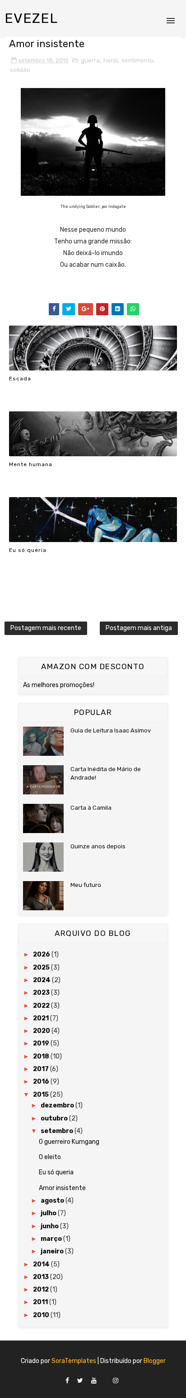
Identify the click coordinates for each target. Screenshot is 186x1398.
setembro (57, 1131)
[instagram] (116, 1381)
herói (110, 60)
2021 (41, 1018)
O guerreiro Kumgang (69, 1142)
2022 (42, 1006)
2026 (42, 954)
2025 (42, 967)
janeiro (53, 1251)
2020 (42, 1031)
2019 (42, 1043)
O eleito (50, 1157)
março (52, 1239)
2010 (42, 1315)
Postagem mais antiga (139, 628)
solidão (20, 69)
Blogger (155, 1361)
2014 (42, 1264)
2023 (42, 993)
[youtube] (94, 1381)
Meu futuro (85, 885)
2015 (41, 1094)
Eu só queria (27, 550)
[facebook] (67, 1381)
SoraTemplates (73, 1361)
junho (50, 1226)
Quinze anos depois (98, 846)
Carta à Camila (91, 807)
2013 (41, 1277)
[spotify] (104, 1378)
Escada (20, 378)
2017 (41, 1069)
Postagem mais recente (45, 628)
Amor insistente (62, 1188)
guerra (90, 60)
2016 (42, 1081)
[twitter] (80, 1381)
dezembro (58, 1105)
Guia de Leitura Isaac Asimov (110, 730)
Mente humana (30, 464)
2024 (42, 980)
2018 (42, 1056)
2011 (41, 1302)
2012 (41, 1289)
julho (49, 1213)
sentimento (137, 60)
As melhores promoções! (58, 685)
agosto (53, 1200)
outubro (55, 1118)
